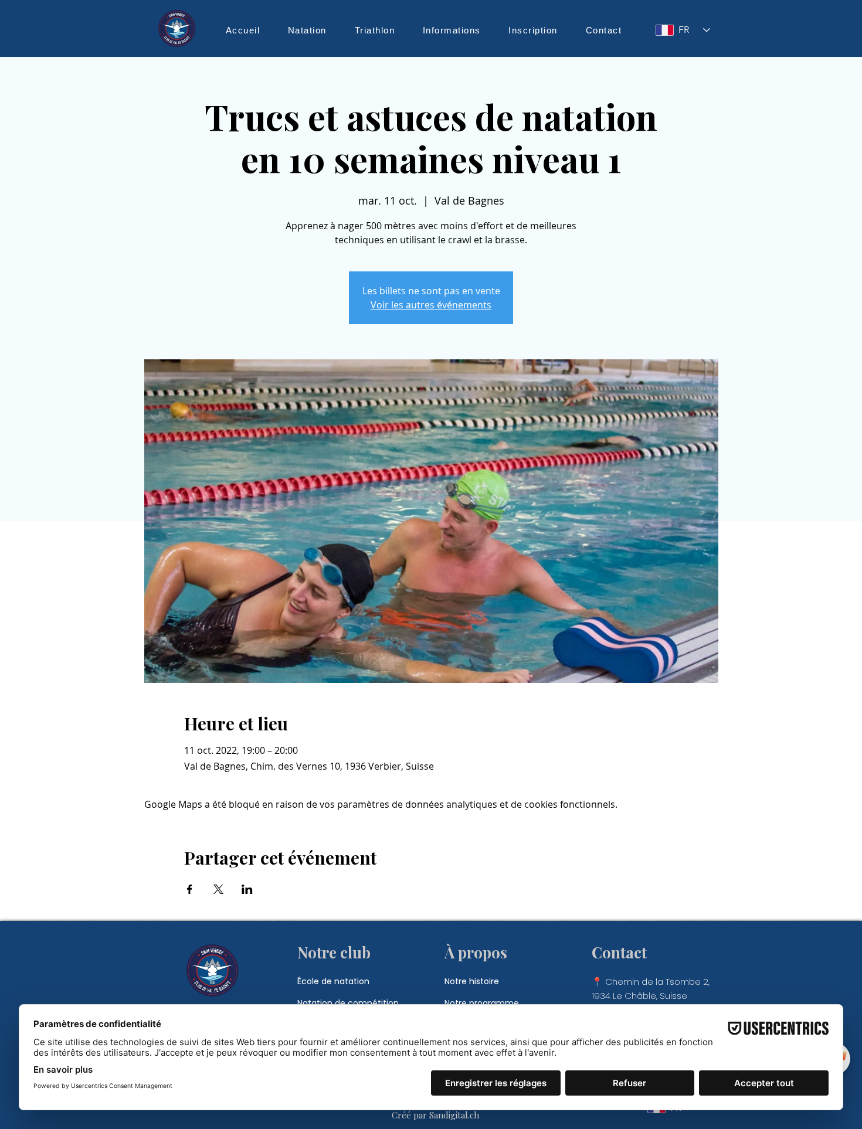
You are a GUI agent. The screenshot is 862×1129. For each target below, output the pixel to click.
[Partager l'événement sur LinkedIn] (247, 889)
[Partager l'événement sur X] (218, 889)
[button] (307, 30)
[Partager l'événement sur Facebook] (189, 889)
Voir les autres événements (431, 304)
